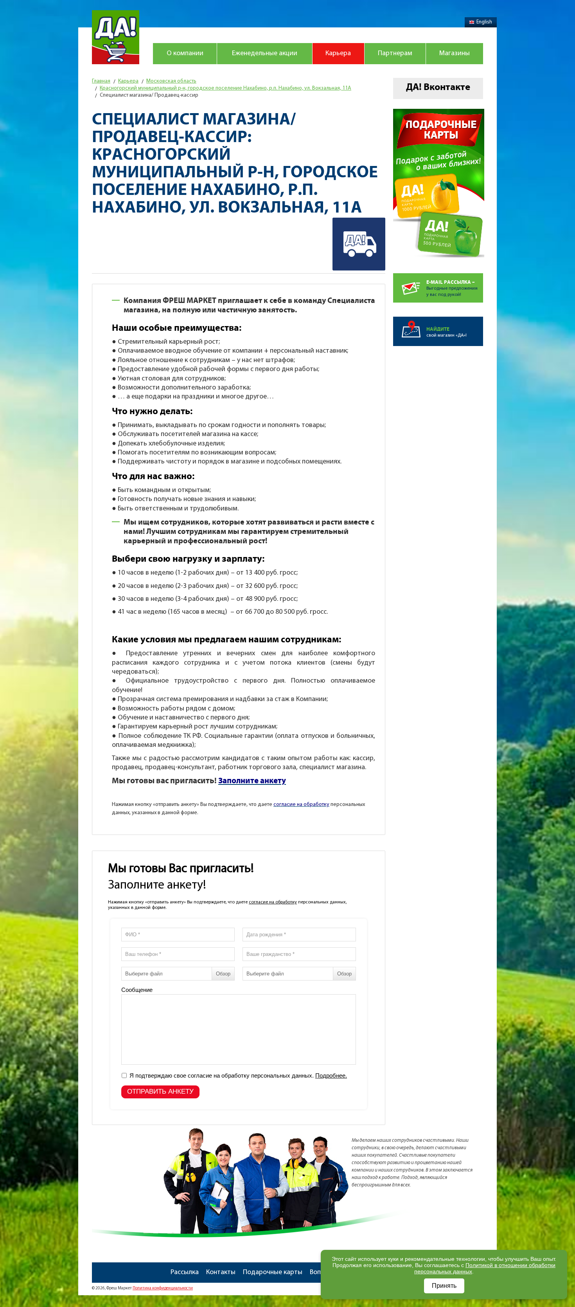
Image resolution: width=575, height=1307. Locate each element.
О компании (185, 53)
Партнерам (395, 53)
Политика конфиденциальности (163, 1288)
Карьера (338, 53)
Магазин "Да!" (115, 37)
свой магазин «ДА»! (446, 332)
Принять (444, 1285)
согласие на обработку (273, 902)
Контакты (220, 1272)
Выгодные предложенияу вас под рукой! (452, 288)
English (484, 22)
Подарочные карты (272, 1272)
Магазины (454, 53)
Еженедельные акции (264, 53)
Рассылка (185, 1272)
